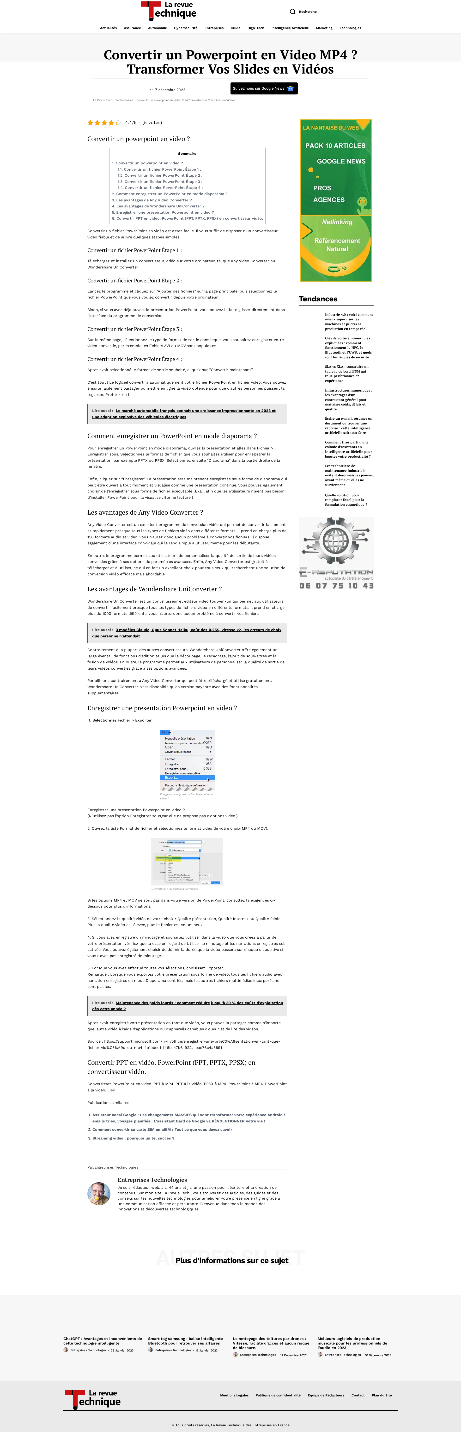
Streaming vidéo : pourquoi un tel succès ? (133, 1138)
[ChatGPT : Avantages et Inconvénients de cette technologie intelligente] (103, 1304)
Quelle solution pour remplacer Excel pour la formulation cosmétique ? (346, 500)
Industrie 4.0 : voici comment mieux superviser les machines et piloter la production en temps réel (349, 321)
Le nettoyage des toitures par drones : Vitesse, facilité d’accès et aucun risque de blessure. (271, 1343)
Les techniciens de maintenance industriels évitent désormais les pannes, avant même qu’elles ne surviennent (349, 475)
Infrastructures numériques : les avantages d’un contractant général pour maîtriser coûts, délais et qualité (348, 399)
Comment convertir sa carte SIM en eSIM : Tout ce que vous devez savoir (162, 1129)
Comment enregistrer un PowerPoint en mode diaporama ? (170, 194)
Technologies (124, 100)
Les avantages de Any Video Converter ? (152, 200)
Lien (111, 1090)
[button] (301, 11)
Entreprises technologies (116, 1167)
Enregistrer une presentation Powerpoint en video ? (163, 212)
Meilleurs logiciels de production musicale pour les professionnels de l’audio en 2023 (352, 1343)
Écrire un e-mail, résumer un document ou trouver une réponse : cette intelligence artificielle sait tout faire (348, 425)
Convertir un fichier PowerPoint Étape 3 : (160, 181)
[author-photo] (66, 1350)
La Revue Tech (102, 100)
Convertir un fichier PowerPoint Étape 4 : (160, 187)
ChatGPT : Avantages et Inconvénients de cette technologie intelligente (102, 1340)
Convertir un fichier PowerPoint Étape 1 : (159, 169)
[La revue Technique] (102, 1399)
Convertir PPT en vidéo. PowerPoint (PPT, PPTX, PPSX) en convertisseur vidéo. (187, 218)
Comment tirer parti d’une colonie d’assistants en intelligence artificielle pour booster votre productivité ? (348, 449)
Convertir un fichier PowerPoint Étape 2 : (160, 175)
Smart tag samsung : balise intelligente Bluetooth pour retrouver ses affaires (185, 1340)
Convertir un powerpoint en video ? (147, 163)
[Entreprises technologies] (98, 1194)
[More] (246, 1158)
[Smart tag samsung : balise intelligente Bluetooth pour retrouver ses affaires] (188, 1304)
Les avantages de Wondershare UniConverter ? (158, 206)
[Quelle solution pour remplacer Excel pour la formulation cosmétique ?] (310, 499)
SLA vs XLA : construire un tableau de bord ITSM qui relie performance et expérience (347, 373)
